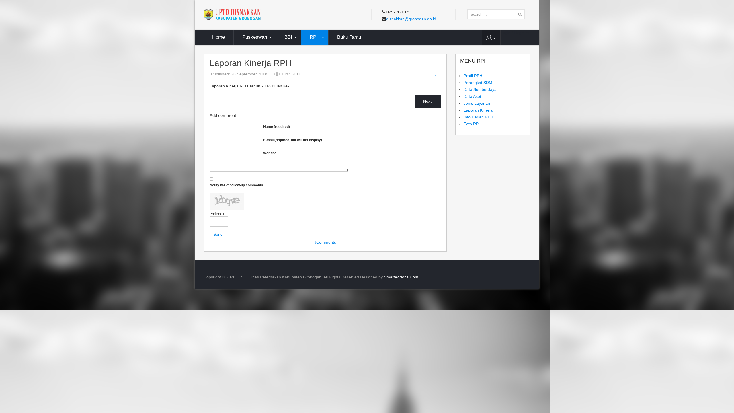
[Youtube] (314, 13)
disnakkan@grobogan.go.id (411, 19)
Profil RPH (473, 75)
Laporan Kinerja (478, 110)
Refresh (217, 213)
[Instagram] (325, 13)
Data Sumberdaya (480, 89)
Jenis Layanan (477, 103)
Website (269, 153)
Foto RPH (472, 124)
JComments (325, 242)
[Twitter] (303, 13)
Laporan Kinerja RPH (251, 63)
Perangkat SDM (478, 82)
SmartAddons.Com (401, 277)
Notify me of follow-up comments (236, 185)
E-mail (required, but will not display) (292, 140)
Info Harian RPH (478, 117)
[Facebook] (292, 13)
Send (218, 234)
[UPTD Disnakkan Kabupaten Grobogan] (232, 14)
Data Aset (472, 96)
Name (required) (276, 127)
